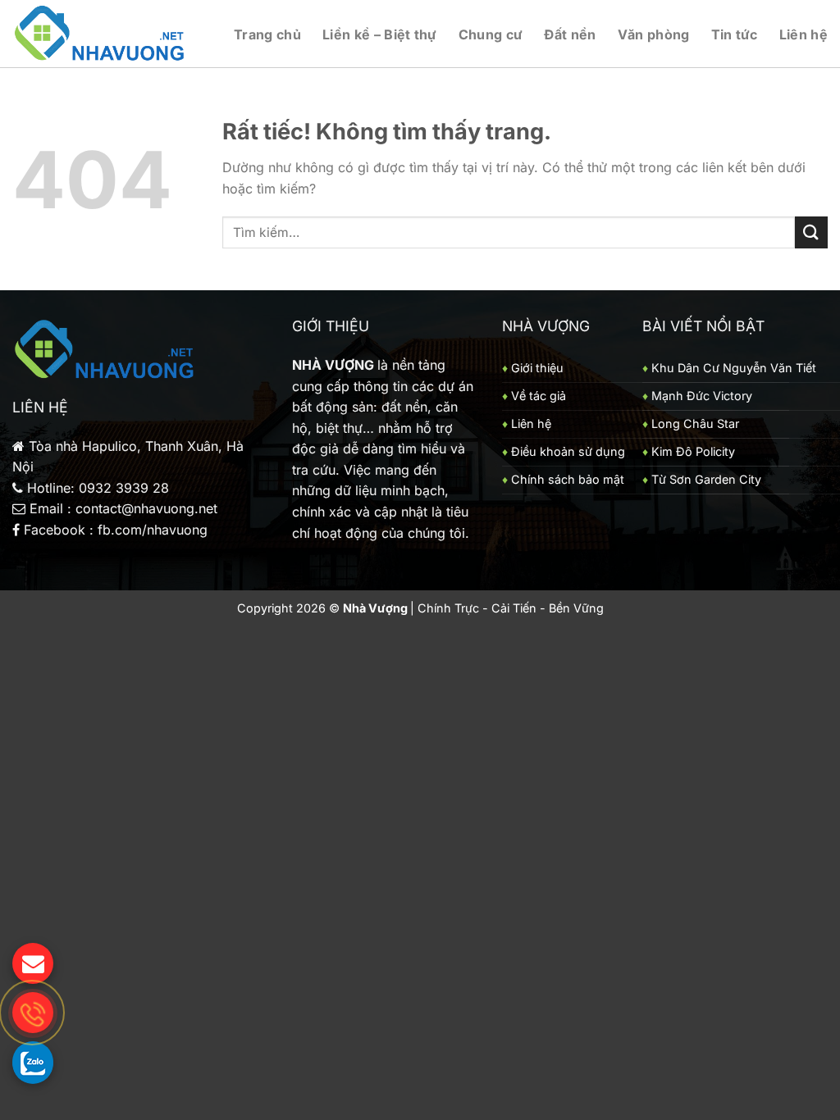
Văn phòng (654, 34)
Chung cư (491, 34)
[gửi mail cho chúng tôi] (32, 963)
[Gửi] (811, 232)
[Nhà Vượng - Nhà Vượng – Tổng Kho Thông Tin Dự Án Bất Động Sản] (100, 34)
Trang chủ (267, 34)
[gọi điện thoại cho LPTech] (32, 1012)
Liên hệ (803, 34)
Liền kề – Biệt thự (379, 34)
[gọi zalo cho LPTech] (32, 1061)
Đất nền (570, 34)
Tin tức (734, 34)
